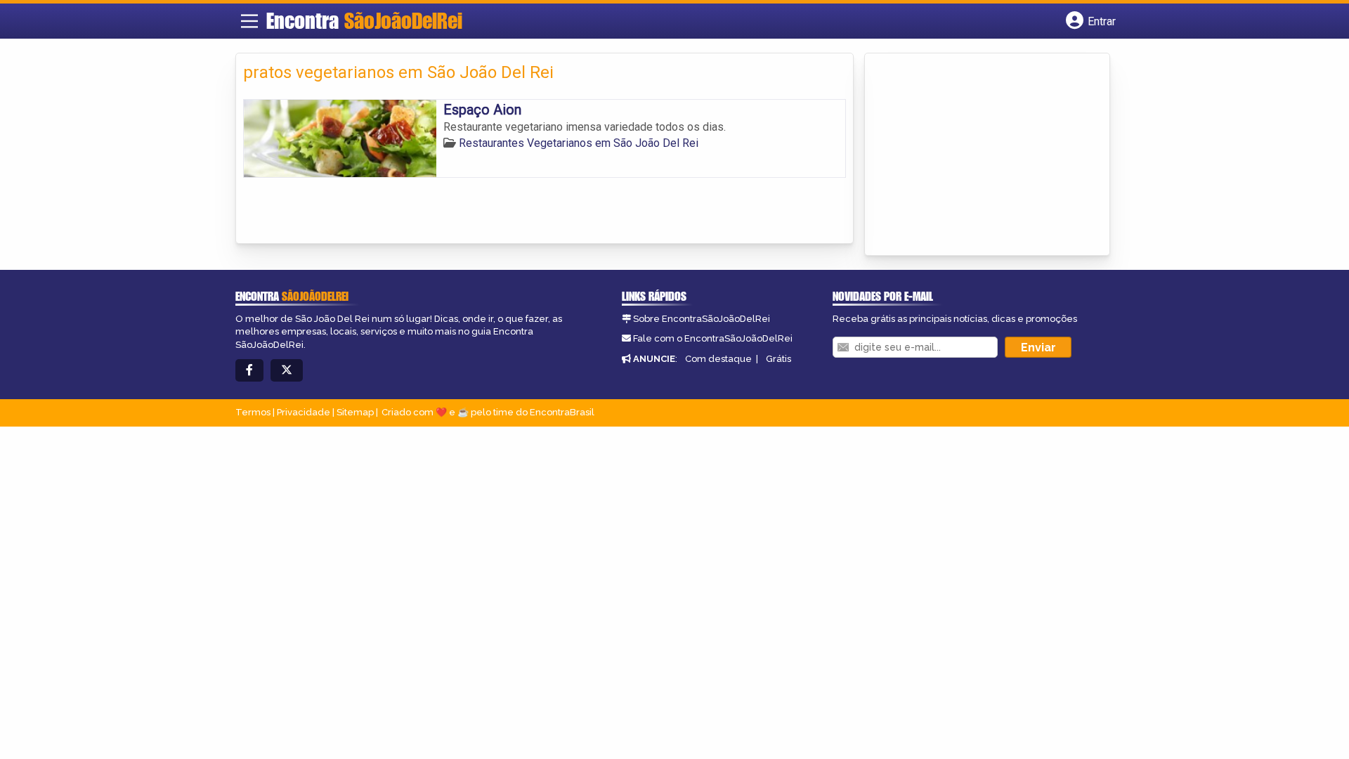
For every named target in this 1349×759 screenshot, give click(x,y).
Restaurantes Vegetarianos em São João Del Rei (578, 143)
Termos (253, 412)
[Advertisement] (977, 155)
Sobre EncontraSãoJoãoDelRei (701, 318)
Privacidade (303, 412)
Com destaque (718, 358)
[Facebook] (249, 370)
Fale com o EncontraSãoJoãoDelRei (713, 338)
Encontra (364, 20)
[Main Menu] (249, 21)
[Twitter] (287, 370)
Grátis (778, 358)
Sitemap (355, 412)
